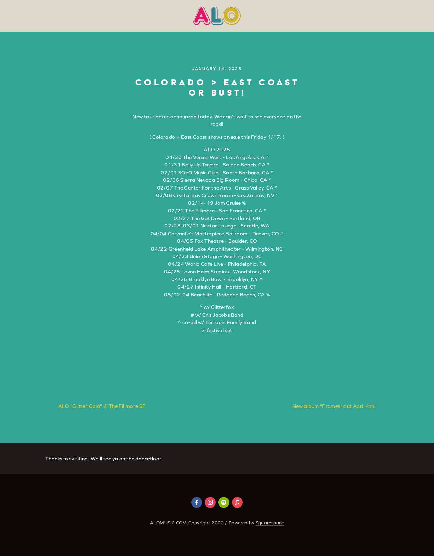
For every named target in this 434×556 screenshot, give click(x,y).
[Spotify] (223, 502)
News (46, 31)
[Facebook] (196, 502)
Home (19, 31)
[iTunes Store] (237, 502)
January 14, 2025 (217, 68)
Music (130, 31)
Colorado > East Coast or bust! (217, 87)
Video (196, 31)
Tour (72, 31)
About (100, 31)
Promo (286, 31)
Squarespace (270, 522)
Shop (257, 31)
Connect (163, 31)
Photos (227, 31)
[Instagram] (210, 502)
